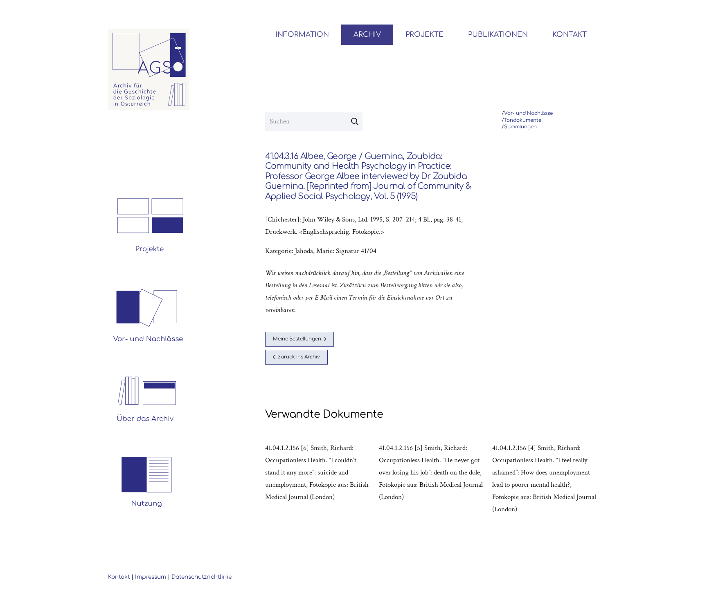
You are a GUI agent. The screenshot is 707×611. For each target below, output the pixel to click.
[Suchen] (354, 121)
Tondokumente (522, 120)
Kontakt (119, 577)
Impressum (150, 577)
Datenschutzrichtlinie (201, 577)
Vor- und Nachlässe (528, 113)
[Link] (149, 69)
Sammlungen (520, 127)
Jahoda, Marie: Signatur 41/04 (335, 250)
